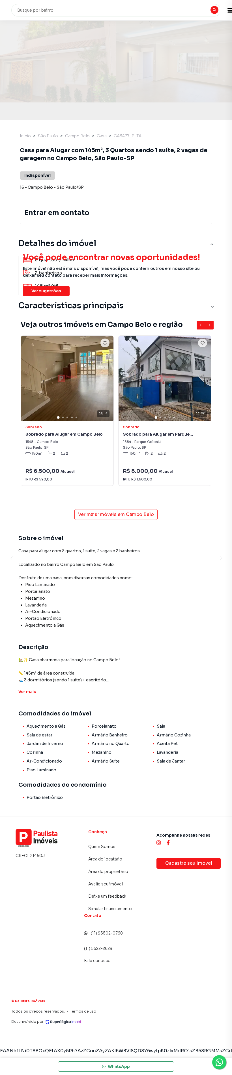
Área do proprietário (108, 871)
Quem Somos (101, 846)
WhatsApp (119, 1066)
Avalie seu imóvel (105, 884)
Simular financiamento (110, 908)
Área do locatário (105, 859)
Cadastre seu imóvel (188, 863)
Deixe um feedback (107, 896)
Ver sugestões (46, 290)
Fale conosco (97, 960)
